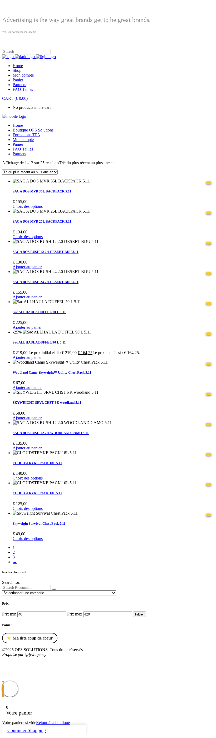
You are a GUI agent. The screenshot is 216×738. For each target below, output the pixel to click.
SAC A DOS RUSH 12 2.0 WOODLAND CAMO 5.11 (51, 433)
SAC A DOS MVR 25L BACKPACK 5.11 (42, 221)
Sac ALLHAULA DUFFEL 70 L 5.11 (39, 312)
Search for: (11, 582)
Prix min (9, 614)
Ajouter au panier (27, 267)
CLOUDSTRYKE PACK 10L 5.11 (37, 493)
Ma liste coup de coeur (30, 638)
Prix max (74, 614)
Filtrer (139, 614)
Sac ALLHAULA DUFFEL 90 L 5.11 (39, 342)
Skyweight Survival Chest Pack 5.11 (39, 523)
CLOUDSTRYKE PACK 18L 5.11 (37, 463)
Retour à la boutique (53, 722)
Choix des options (28, 206)
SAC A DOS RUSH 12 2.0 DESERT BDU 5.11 (45, 252)
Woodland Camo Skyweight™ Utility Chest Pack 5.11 (52, 372)
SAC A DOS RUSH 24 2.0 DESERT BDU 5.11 (45, 282)
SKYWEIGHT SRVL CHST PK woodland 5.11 (47, 403)
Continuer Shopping (26, 730)
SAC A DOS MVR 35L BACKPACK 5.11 (42, 191)
